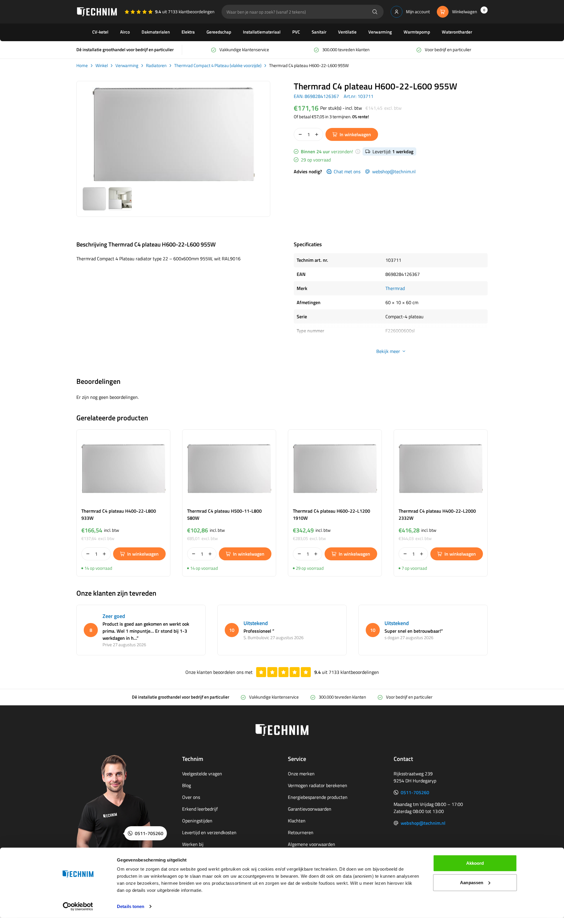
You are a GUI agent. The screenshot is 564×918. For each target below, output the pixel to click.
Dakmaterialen (156, 32)
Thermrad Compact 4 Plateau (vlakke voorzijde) (217, 65)
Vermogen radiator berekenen (317, 785)
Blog (186, 785)
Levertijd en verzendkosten (209, 832)
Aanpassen (471, 882)
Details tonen (130, 906)
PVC (296, 32)
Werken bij (193, 844)
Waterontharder (457, 32)
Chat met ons (347, 171)
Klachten (297, 820)
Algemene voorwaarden (311, 844)
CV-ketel (100, 32)
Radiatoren (156, 65)
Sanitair (319, 32)
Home (82, 65)
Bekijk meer (388, 351)
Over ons (191, 797)
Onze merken (301, 773)
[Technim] (97, 11)
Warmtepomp (417, 32)
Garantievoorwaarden (309, 808)
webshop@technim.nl (394, 171)
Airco (125, 32)
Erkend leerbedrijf (200, 808)
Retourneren (300, 832)
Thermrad (395, 288)
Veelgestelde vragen (202, 773)
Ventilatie (347, 32)
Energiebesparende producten (318, 797)
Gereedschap (219, 32)
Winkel (101, 65)
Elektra (188, 32)
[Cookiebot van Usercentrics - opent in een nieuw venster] (78, 906)
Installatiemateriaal (262, 32)
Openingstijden (197, 820)
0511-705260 (415, 792)
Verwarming (380, 32)
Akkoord (475, 863)
